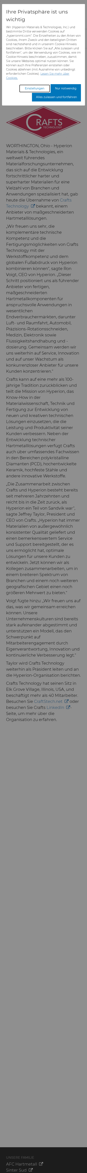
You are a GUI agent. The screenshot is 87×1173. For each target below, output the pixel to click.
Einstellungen (34, 88)
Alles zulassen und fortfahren (56, 97)
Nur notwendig (65, 88)
